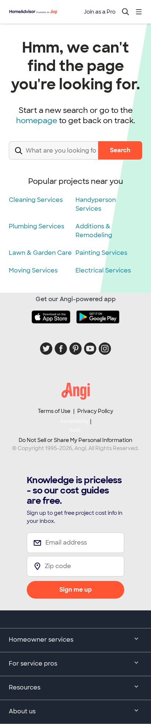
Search (120, 150)
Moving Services (33, 270)
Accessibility (74, 425)
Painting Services (101, 253)
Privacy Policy (95, 411)
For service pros (33, 663)
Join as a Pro (99, 11)
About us (22, 711)
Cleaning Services (36, 200)
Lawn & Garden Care (40, 253)
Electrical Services (103, 270)
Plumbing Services (36, 226)
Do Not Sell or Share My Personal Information (75, 440)
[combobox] (53, 156)
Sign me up (75, 589)
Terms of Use (54, 411)
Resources (24, 687)
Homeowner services (41, 639)
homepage (36, 120)
